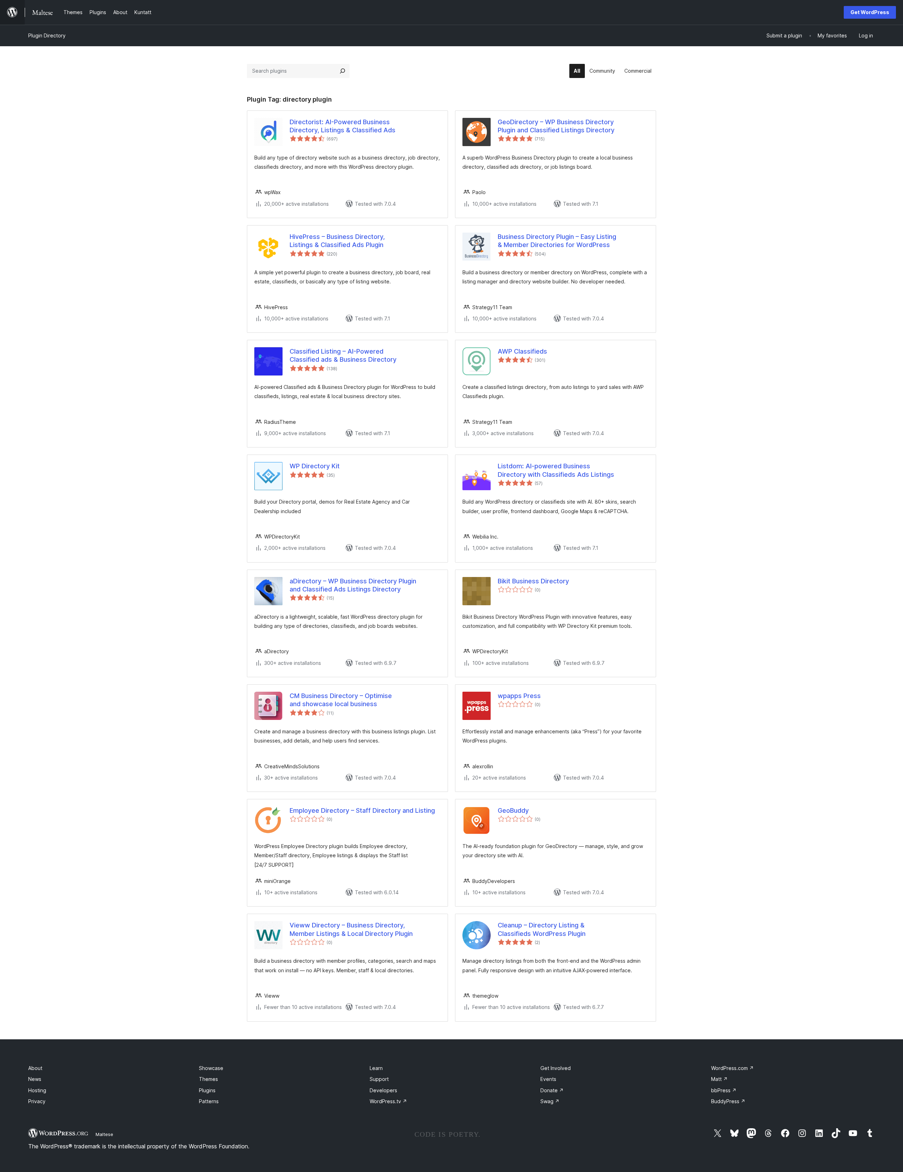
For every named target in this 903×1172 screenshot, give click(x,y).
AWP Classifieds (522, 351)
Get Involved (555, 1068)
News (34, 1079)
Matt (719, 1079)
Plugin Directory (47, 35)
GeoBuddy (513, 810)
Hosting (37, 1090)
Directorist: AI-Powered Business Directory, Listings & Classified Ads (342, 126)
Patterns (209, 1101)
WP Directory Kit (315, 466)
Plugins (207, 1090)
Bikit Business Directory (533, 581)
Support (379, 1079)
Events (548, 1079)
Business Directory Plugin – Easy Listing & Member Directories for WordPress (557, 240)
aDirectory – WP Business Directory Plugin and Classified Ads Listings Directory (353, 585)
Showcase (211, 1068)
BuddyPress (728, 1101)
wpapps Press (519, 695)
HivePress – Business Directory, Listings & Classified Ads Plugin (337, 240)
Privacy (37, 1101)
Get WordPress (869, 12)
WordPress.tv (388, 1101)
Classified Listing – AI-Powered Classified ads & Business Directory (343, 355)
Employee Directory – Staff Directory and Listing (362, 810)
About (35, 1068)
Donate (552, 1090)
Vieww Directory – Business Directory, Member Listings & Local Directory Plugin (351, 929)
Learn (376, 1068)
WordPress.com (732, 1068)
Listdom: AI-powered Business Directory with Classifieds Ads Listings (556, 470)
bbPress (724, 1090)
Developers (383, 1090)
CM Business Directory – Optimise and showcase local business (341, 700)
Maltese (104, 1134)
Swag (549, 1101)
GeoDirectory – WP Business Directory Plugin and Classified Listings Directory (556, 126)
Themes (208, 1079)
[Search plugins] (342, 71)
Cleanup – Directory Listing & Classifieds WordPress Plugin (542, 929)
